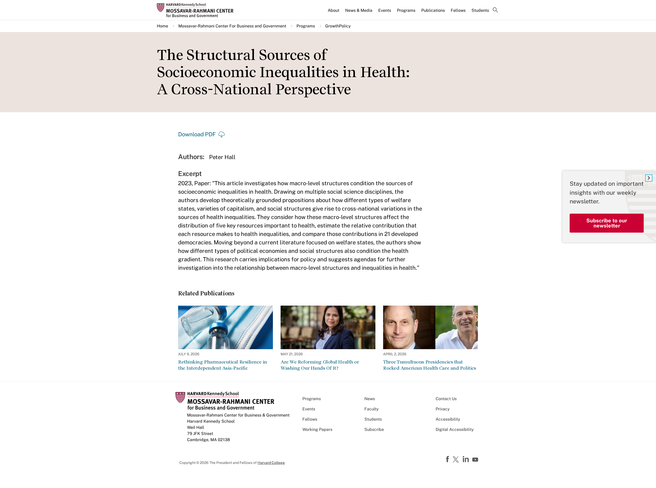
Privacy (443, 409)
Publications (433, 10)
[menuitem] (334, 12)
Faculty (371, 409)
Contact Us (446, 398)
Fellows (458, 10)
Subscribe (374, 429)
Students (480, 10)
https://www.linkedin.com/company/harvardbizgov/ (466, 459)
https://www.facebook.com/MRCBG (448, 459)
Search (495, 10)
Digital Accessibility (455, 429)
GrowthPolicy (338, 26)
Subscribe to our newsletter (606, 223)
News (369, 398)
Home (162, 26)
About (333, 10)
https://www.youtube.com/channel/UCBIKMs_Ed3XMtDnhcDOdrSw (476, 460)
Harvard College (271, 463)
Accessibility (448, 419)
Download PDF (197, 134)
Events (384, 10)
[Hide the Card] (649, 178)
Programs (406, 10)
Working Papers (317, 429)
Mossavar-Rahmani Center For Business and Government (232, 26)
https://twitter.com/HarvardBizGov (456, 459)
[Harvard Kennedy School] (197, 10)
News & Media (358, 10)
